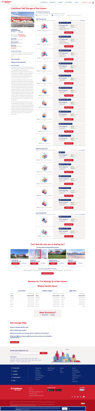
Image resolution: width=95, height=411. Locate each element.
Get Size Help (82, 20)
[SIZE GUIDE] (62, 2)
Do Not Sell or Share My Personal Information (36, 395)
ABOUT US (77, 2)
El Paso (36, 358)
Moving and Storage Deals (18, 62)
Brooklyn (14, 358)
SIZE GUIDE (60, 2)
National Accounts (75, 377)
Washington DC (12, 360)
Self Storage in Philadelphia (28, 270)
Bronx (11, 358)
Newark (29, 358)
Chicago (29, 360)
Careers (73, 379)
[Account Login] (93, 3)
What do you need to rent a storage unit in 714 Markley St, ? (29, 333)
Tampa (26, 360)
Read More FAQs (14, 342)
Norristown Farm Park (25, 87)
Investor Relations (75, 370)
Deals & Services (51, 368)
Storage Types (38, 368)
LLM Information (75, 381)
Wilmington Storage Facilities (58, 270)
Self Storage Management (76, 375)
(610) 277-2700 (22, 36)
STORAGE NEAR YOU (44, 2)
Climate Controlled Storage (39, 375)
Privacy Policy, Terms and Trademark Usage (36, 391)
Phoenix (26, 361)
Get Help (62, 368)
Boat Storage (37, 379)
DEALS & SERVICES (68, 2)
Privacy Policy (18, 409)
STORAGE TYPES (52, 2)
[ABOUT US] (79, 2)
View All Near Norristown (47, 273)
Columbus (25, 358)
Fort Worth (39, 360)
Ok (64, 408)
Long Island (21, 358)
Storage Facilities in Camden (47, 270)
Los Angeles (18, 361)
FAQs (61, 370)
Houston (32, 360)
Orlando (23, 360)
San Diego (22, 361)
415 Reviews (21, 31)
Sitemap (30, 387)
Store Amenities (15, 59)
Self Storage (37, 370)
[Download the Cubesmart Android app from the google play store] (58, 390)
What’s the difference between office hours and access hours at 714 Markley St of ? (31, 336)
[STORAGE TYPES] (56, 2)
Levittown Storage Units (67, 270)
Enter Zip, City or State (15, 353)
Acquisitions (74, 373)
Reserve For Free (69, 32)
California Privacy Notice (33, 393)
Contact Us (53, 314)
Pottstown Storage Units (37, 270)
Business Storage (38, 373)
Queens (17, 358)
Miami (20, 360)
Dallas (36, 360)
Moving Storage (37, 371)
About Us (74, 368)
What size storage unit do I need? (19, 327)
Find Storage (44, 353)
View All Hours (14, 48)
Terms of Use (31, 389)
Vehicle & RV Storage (38, 377)
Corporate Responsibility (76, 371)
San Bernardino (12, 361)
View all (29, 361)
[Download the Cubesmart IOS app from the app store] (51, 390)
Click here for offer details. (13, 406)
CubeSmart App (50, 370)
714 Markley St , (15, 30)
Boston (33, 358)
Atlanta (17, 360)
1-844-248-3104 (45, 314)
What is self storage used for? (18, 330)
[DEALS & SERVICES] (72, 2)
